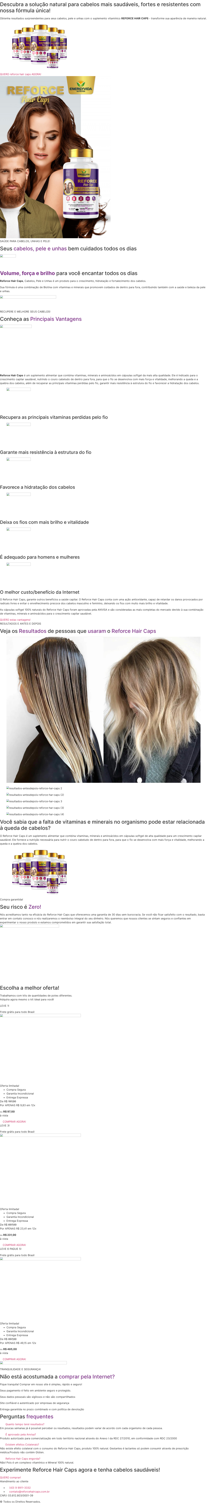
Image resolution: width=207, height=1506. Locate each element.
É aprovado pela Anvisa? (20, 1434)
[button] (103, 1424)
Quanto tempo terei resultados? (24, 1424)
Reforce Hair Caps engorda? (22, 1458)
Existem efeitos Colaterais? (22, 1444)
